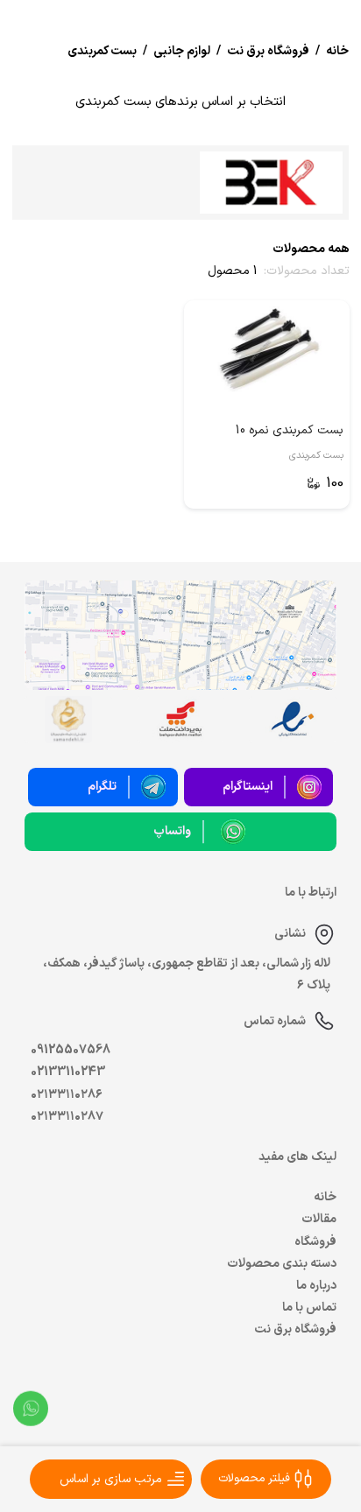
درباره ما (316, 1285)
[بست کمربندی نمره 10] (266, 349)
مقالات (318, 1219)
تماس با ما (309, 1307)
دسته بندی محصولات (281, 1264)
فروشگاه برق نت (295, 1329)
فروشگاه (315, 1242)
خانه (325, 1197)
